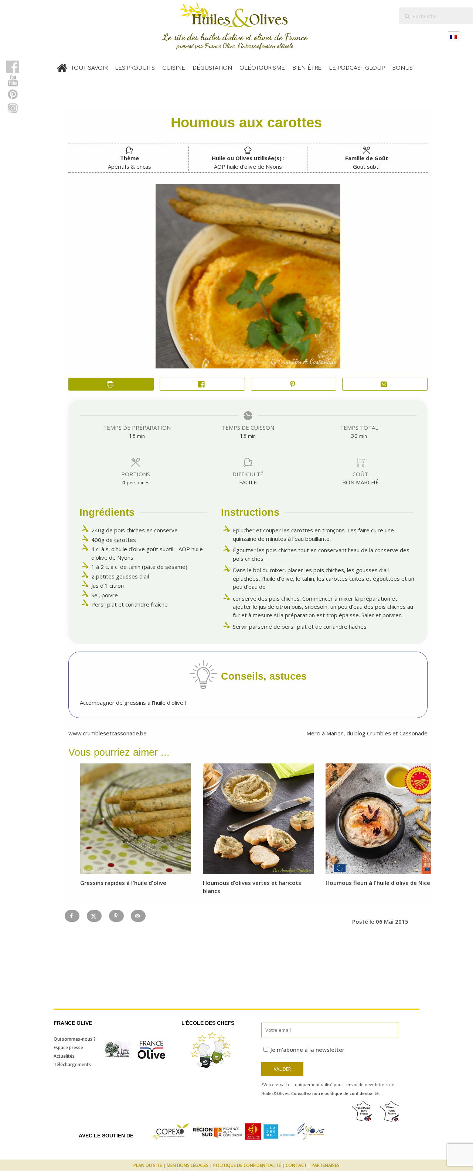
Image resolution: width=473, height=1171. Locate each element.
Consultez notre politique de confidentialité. (335, 1093)
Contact (296, 1165)
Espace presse (68, 1047)
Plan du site (147, 1165)
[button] (293, 384)
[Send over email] (138, 916)
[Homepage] (62, 66)
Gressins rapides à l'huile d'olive (123, 882)
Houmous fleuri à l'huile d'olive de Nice (378, 882)
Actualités (64, 1056)
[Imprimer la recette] (111, 384)
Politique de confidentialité (247, 1165)
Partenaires (326, 1165)
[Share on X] (94, 916)
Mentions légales (187, 1165)
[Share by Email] (385, 384)
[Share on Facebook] (202, 384)
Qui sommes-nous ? (75, 1039)
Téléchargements (72, 1064)
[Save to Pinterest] (116, 916)
